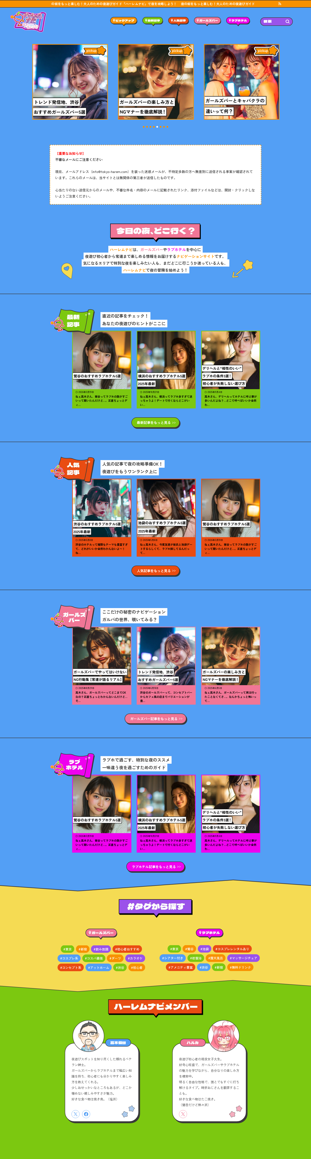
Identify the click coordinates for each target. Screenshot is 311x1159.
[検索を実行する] (287, 21)
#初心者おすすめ (127, 949)
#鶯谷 (189, 949)
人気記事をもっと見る (154, 570)
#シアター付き (172, 958)
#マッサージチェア (243, 958)
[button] (143, 127)
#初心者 (137, 967)
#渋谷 (120, 967)
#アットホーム (98, 967)
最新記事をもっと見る (154, 422)
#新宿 (82, 949)
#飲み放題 (101, 949)
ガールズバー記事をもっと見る (154, 718)
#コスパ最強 (94, 958)
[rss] (279, 3)
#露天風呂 (215, 958)
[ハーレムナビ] (28, 21)
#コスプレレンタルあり (232, 949)
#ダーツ (115, 958)
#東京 (67, 949)
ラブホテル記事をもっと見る (154, 866)
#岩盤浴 (196, 958)
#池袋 (204, 949)
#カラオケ (135, 958)
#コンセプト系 (70, 967)
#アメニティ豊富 (180, 967)
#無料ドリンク (240, 967)
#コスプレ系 (69, 958)
